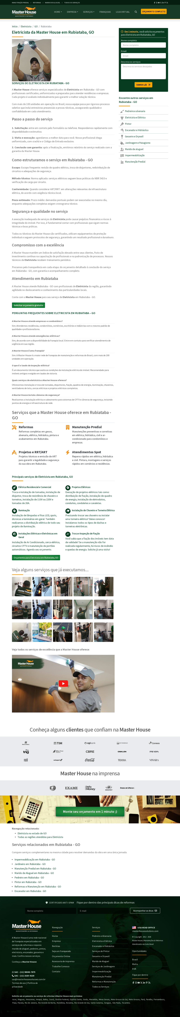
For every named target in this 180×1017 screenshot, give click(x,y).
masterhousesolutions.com (145, 931)
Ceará (51, 999)
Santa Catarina (97, 1003)
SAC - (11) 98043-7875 (24, 972)
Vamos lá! (142, 84)
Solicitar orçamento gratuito (28, 305)
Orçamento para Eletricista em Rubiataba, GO (36, 557)
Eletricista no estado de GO (32, 833)
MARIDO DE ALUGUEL (52, 3)
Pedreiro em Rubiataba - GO (29, 877)
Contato (56, 971)
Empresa (71, 11)
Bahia (45, 999)
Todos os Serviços (100, 986)
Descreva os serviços (130, 61)
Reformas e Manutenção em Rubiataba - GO (37, 886)
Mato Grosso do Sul (119, 999)
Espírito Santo (76, 999)
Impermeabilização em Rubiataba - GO (34, 859)
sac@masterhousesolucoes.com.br (28, 979)
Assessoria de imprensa (63, 961)
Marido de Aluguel (100, 961)
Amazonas (30, 999)
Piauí (14, 1003)
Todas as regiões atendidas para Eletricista (40, 837)
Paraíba (149, 999)
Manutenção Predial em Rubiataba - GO (35, 868)
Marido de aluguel (134, 149)
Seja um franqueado (61, 951)
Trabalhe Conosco (60, 966)
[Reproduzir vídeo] (63, 683)
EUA (134, 968)
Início (15, 26)
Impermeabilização (135, 155)
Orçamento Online (61, 956)
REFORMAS (37, 3)
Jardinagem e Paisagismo (137, 142)
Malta (135, 964)
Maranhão (93, 999)
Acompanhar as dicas (143, 910)
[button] (63, 684)
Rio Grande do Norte (46, 1003)
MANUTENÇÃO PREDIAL (20, 3)
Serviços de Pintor (101, 951)
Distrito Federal (61, 999)
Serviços (88, 11)
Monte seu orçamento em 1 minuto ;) (90, 811)
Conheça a (24, 961)
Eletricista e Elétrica (135, 117)
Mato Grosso (134, 999)
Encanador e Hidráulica (136, 130)
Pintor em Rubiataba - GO (27, 882)
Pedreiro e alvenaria (135, 111)
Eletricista (26, 26)
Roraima (69, 1003)
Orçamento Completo (153, 11)
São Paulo (116, 1003)
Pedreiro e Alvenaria (101, 936)
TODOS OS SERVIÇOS (72, 3)
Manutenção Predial (135, 161)
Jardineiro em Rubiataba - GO (30, 864)
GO (36, 26)
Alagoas (21, 999)
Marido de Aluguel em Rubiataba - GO (34, 873)
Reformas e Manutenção (104, 981)
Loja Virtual (123, 11)
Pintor (128, 123)
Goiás (85, 999)
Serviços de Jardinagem (103, 966)
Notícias (56, 946)
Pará (143, 999)
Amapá (39, 999)
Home (57, 11)
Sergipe (107, 1003)
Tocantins (126, 1003)
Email (124, 51)
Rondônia (61, 1003)
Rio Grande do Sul (81, 1003)
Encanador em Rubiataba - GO (30, 891)
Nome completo (129, 40)
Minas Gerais (104, 999)
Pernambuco (159, 999)
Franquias (105, 11)
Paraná (20, 1003)
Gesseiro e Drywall (134, 136)
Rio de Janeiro (31, 1003)
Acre (14, 999)
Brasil (135, 959)
